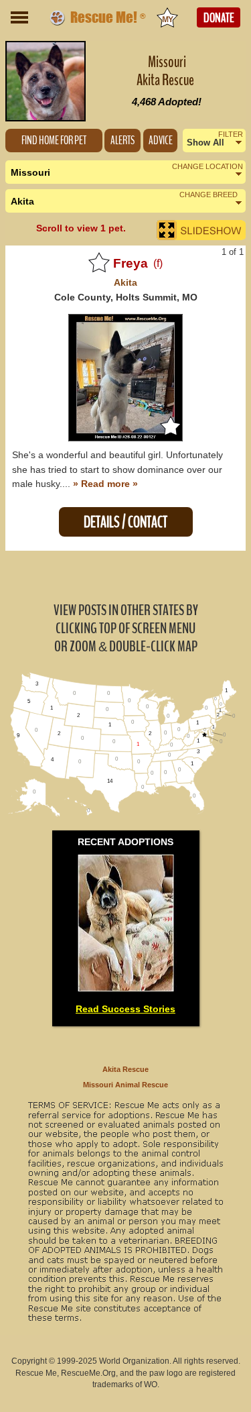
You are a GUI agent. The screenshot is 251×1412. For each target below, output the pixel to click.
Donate (218, 18)
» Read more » (105, 483)
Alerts (122, 140)
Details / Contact (125, 522)
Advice (161, 140)
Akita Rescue (125, 1069)
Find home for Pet (53, 140)
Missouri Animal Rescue (125, 1085)
